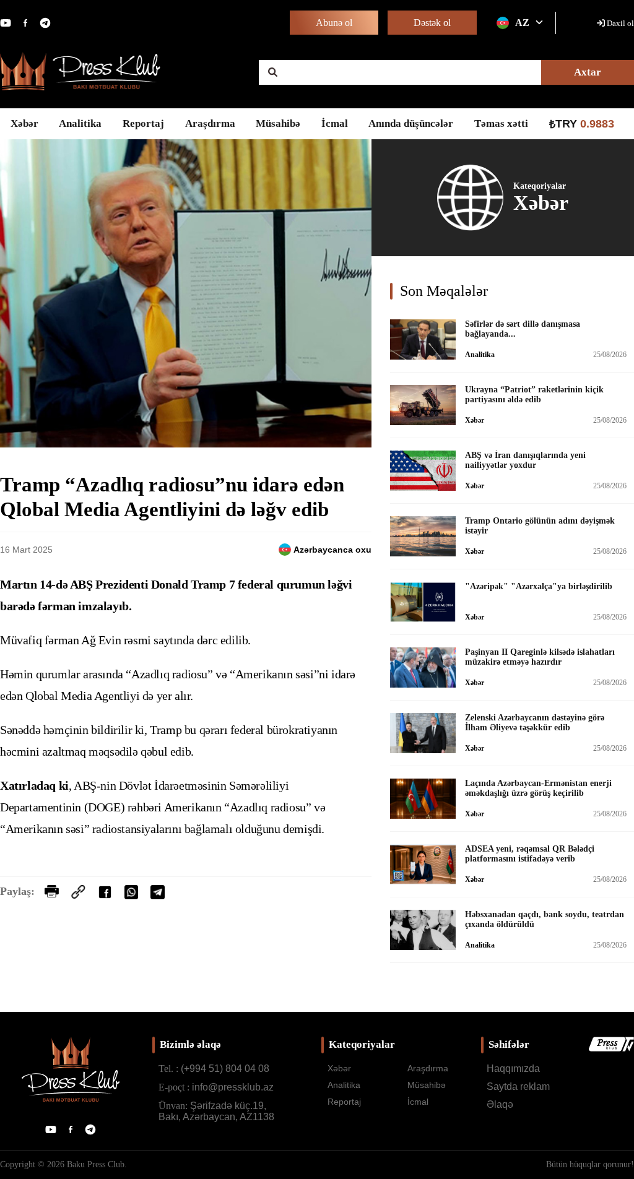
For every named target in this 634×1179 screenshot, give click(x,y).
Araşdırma (210, 123)
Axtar (587, 72)
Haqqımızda (513, 1068)
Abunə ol (334, 22)
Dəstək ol (432, 22)
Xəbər (24, 123)
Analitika (80, 123)
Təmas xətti (501, 123)
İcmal (334, 123)
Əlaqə (500, 1104)
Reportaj (143, 123)
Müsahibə (278, 123)
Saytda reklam (518, 1086)
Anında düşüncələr (410, 123)
